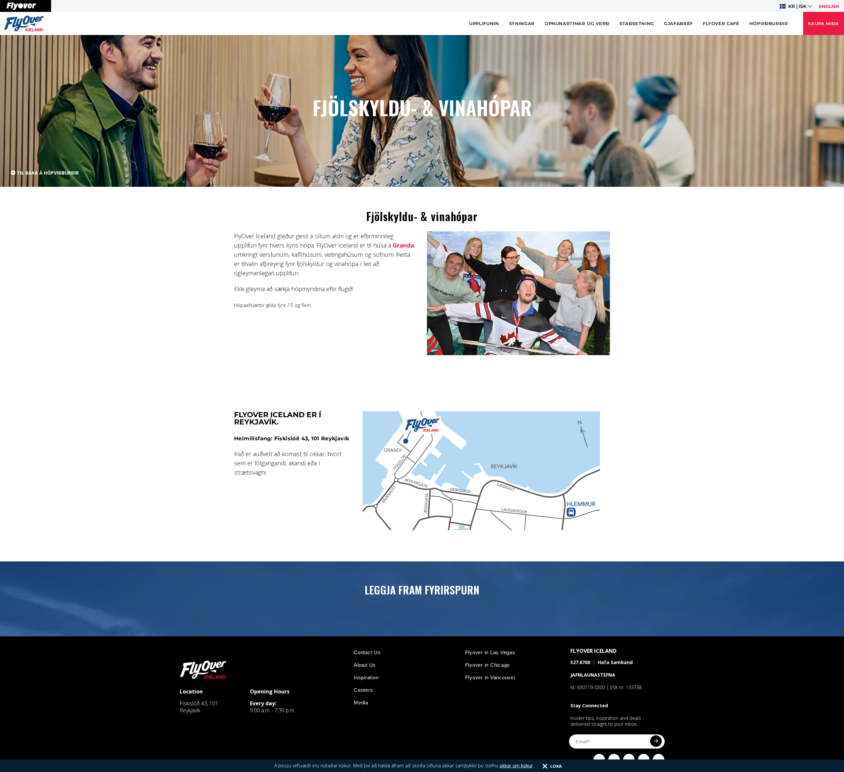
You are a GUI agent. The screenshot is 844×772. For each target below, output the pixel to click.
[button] (796, 6)
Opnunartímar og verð (577, 23)
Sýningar (522, 23)
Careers (363, 690)
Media (361, 702)
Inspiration (366, 677)
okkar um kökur (516, 765)
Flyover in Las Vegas (490, 652)
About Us (365, 665)
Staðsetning (636, 23)
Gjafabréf (678, 23)
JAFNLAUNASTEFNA (592, 675)
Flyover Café (721, 23)
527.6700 (580, 662)
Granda (403, 245)
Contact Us (367, 652)
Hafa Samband (615, 662)
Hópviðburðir (768, 23)
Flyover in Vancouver (490, 677)
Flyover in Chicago (487, 665)
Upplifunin (484, 23)
